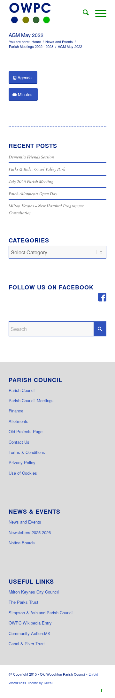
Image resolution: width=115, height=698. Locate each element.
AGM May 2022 (26, 35)
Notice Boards (22, 543)
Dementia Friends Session (31, 157)
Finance (16, 411)
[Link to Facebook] (101, 690)
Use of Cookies (23, 473)
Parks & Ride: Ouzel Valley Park (37, 169)
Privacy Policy (22, 462)
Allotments (18, 421)
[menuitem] (82, 13)
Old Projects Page (25, 431)
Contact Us (19, 442)
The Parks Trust (23, 602)
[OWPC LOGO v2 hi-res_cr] (48, 13)
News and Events (25, 522)
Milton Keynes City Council (34, 592)
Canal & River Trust (27, 643)
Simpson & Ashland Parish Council (41, 613)
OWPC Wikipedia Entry (30, 623)
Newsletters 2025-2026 (30, 532)
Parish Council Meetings (31, 400)
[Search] (82, 13)
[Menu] (97, 13)
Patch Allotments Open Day (33, 193)
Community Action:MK (29, 633)
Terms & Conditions (27, 452)
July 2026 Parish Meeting (31, 181)
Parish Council (22, 390)
